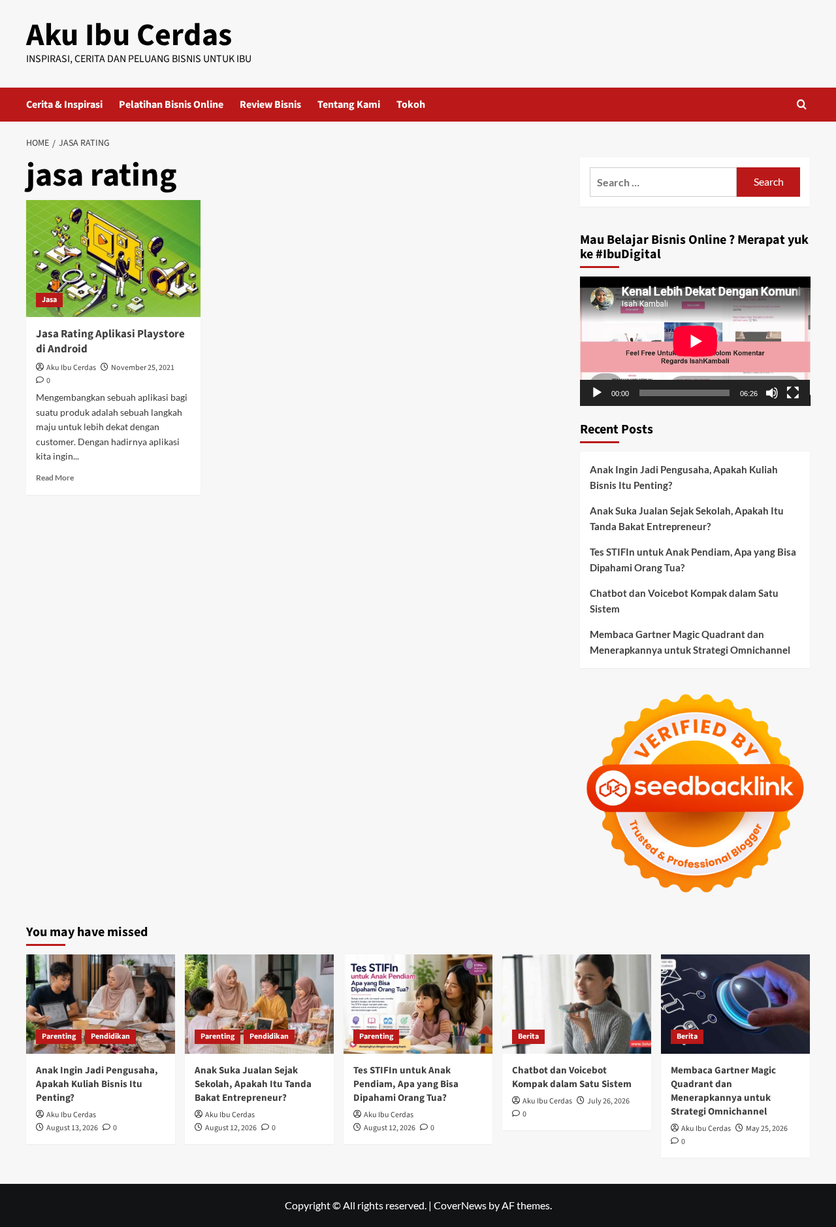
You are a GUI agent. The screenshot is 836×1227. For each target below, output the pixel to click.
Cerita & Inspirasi (64, 104)
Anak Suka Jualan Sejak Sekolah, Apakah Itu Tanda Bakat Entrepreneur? (687, 518)
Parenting (59, 1036)
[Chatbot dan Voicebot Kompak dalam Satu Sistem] (576, 1004)
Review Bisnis (270, 104)
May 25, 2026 (767, 1128)
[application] (695, 341)
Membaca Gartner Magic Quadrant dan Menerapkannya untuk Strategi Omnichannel (690, 642)
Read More (55, 477)
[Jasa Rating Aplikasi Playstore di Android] (113, 258)
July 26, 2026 (608, 1101)
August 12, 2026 (231, 1128)
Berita (528, 1036)
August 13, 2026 (72, 1128)
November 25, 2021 (142, 367)
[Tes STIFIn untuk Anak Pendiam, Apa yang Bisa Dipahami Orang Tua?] (418, 1004)
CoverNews (460, 1205)
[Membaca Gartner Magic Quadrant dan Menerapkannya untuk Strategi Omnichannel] (735, 1004)
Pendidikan (110, 1036)
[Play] (596, 392)
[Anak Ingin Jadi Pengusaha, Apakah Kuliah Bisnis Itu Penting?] (100, 1004)
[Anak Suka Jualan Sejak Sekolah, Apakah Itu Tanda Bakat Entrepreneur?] (259, 1004)
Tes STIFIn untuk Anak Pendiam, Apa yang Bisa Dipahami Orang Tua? (693, 559)
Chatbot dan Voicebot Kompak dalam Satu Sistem (684, 600)
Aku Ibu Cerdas (129, 35)
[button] (802, 104)
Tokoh (410, 104)
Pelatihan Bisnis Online (171, 104)
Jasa (49, 299)
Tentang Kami (348, 104)
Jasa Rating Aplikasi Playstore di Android (110, 342)
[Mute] (772, 392)
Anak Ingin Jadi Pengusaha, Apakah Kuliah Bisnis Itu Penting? (684, 477)
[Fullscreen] (792, 392)
